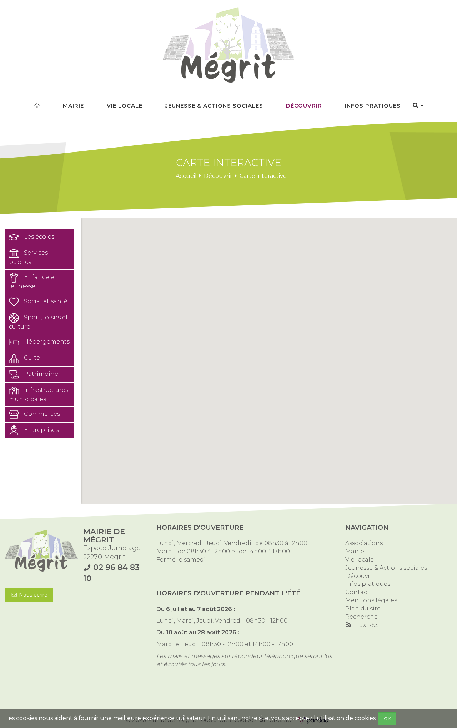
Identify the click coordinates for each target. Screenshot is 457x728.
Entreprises (40, 430)
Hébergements (46, 341)
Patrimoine (40, 373)
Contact (357, 592)
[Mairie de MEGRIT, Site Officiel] (228, 45)
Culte (31, 357)
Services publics (28, 257)
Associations (364, 543)
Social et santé (44, 301)
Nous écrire (32, 595)
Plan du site (363, 608)
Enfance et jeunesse (32, 282)
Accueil (186, 176)
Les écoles (38, 236)
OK (387, 718)
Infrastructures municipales (38, 395)
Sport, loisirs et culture (38, 322)
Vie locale (124, 105)
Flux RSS (365, 625)
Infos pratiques (373, 105)
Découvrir (304, 105)
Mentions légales (371, 600)
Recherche (361, 616)
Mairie (73, 105)
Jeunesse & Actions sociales (214, 105)
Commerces (41, 414)
